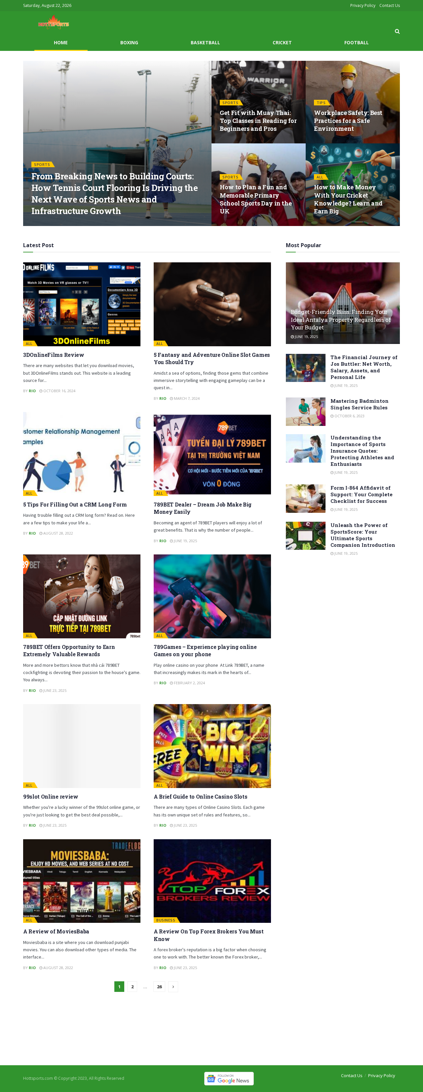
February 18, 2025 (334, 141)
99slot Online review (50, 796)
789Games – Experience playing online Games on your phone (205, 650)
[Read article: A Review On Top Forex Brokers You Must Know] (212, 881)
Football (356, 42)
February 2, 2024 (189, 682)
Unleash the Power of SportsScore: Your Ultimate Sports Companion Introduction (362, 535)
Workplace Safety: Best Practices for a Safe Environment (348, 121)
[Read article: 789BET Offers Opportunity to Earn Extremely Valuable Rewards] (81, 596)
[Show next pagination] (173, 986)
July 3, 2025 (328, 223)
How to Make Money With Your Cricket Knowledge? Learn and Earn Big (348, 199)
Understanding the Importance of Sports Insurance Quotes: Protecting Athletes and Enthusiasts (362, 450)
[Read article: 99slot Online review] (81, 746)
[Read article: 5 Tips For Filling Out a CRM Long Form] (81, 454)
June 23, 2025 (54, 690)
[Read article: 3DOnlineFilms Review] (81, 304)
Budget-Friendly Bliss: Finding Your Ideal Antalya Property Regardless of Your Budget (341, 319)
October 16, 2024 (58, 390)
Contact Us (389, 5)
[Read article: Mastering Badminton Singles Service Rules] (306, 411)
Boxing (129, 42)
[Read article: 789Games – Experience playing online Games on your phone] (212, 596)
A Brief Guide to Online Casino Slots (200, 796)
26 (159, 987)
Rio (40, 223)
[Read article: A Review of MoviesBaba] (81, 881)
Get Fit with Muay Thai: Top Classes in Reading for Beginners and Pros (258, 121)
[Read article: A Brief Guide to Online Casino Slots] (212, 746)
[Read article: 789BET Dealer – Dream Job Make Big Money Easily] (212, 454)
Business (165, 920)
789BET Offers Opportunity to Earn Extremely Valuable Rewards (69, 650)
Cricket (282, 42)
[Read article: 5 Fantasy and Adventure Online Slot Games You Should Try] (212, 304)
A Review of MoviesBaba (56, 931)
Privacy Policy (362, 5)
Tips (321, 102)
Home (61, 42)
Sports (42, 164)
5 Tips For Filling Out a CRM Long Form (75, 504)
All (320, 176)
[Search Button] (397, 31)
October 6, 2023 (349, 415)
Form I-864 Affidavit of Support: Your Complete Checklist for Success (361, 494)
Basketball (205, 42)
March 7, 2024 (186, 398)
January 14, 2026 (238, 141)
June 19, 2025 (235, 223)
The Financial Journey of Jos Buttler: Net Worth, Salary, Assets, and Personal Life (364, 367)
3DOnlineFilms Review (53, 354)
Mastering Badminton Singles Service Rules (359, 404)
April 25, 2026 (63, 223)
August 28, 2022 (57, 533)
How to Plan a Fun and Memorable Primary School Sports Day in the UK (255, 199)
